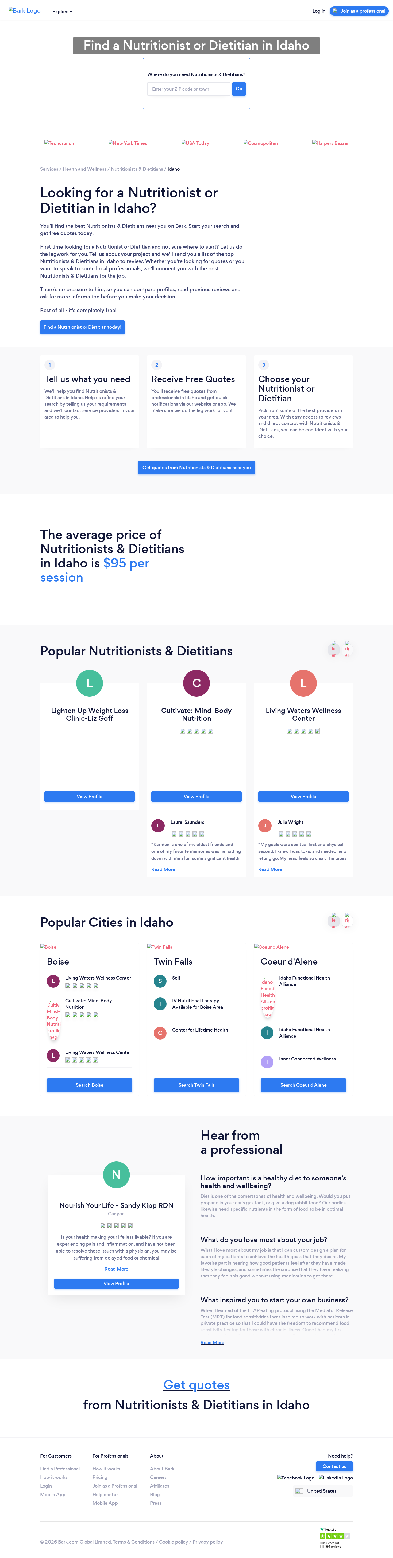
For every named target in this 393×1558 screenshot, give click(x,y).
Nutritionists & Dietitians (137, 169)
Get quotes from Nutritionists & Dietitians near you (196, 467)
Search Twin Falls (197, 1085)
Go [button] (239, 88)
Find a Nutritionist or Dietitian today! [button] (82, 327)
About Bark (162, 1469)
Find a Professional (60, 1469)
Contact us (334, 1466)
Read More (212, 1342)
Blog (155, 1494)
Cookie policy (173, 1542)
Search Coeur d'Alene (303, 1085)
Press (155, 1503)
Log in (319, 11)
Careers (158, 1477)
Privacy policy (208, 1542)
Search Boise (89, 1085)
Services (49, 169)
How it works (54, 1477)
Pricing (100, 1477)
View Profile (89, 796)
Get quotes (196, 1385)
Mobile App (53, 1494)
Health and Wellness (84, 169)
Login (46, 1486)
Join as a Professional (115, 1486)
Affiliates (159, 1486)
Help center (105, 1494)
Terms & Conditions (134, 1542)
